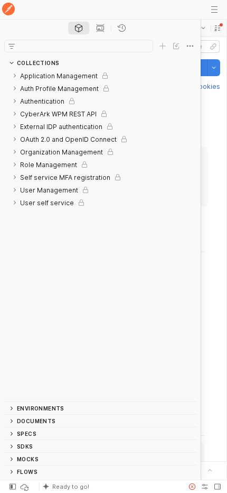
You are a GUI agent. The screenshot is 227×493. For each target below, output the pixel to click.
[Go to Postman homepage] (8, 10)
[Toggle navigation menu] (214, 9)
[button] (217, 28)
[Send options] (213, 67)
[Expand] (15, 75)
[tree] (100, 235)
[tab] (78, 28)
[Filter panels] (11, 46)
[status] (25, 486)
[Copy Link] (213, 46)
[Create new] (162, 46)
